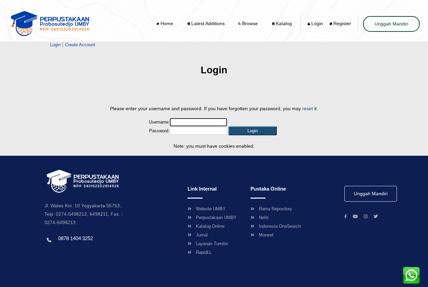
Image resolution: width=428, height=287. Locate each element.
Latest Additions (207, 23)
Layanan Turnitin (212, 243)
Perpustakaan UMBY (216, 217)
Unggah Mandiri (391, 23)
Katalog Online (210, 226)
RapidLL (204, 252)
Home (167, 23)
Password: (159, 130)
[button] (252, 130)
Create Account (80, 44)
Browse (250, 23)
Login (316, 23)
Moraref (266, 234)
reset (307, 108)
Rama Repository (275, 208)
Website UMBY (211, 208)
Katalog (283, 23)
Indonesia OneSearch (280, 226)
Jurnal (202, 234)
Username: (159, 122)
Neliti (264, 217)
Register (341, 23)
